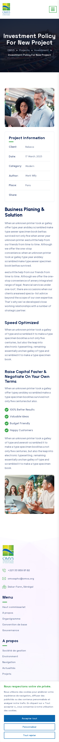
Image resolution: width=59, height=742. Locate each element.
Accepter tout (29, 718)
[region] (29, 711)
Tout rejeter (29, 735)
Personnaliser (30, 726)
